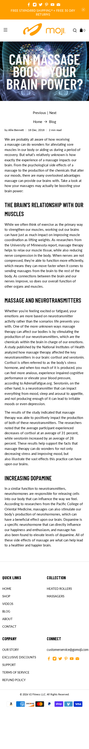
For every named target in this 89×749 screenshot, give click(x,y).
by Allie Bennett (14, 130)
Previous (39, 112)
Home (37, 121)
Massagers (55, 596)
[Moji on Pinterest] (46, 5)
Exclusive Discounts (19, 657)
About (7, 619)
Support (9, 665)
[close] (83, 9)
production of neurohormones (37, 514)
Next (52, 112)
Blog (52, 121)
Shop (6, 596)
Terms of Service (15, 672)
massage (13, 144)
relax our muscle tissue (35, 250)
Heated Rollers (59, 588)
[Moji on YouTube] (52, 5)
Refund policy (14, 680)
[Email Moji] (58, 5)
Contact (9, 626)
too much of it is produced (54, 367)
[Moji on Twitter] (41, 5)
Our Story (10, 650)
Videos (7, 604)
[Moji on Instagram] (35, 5)
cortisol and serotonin (67, 357)
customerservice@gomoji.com (68, 650)
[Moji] (44, 30)
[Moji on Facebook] (29, 5)
